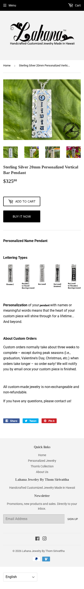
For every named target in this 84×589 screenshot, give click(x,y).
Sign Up (72, 519)
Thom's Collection (42, 466)
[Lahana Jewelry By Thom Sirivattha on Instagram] (44, 539)
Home (7, 65)
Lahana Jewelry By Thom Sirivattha (43, 551)
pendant (44, 305)
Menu (12, 5)
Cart (77, 5)
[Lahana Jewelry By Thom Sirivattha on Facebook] (37, 539)
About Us (42, 472)
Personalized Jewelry (42, 460)
